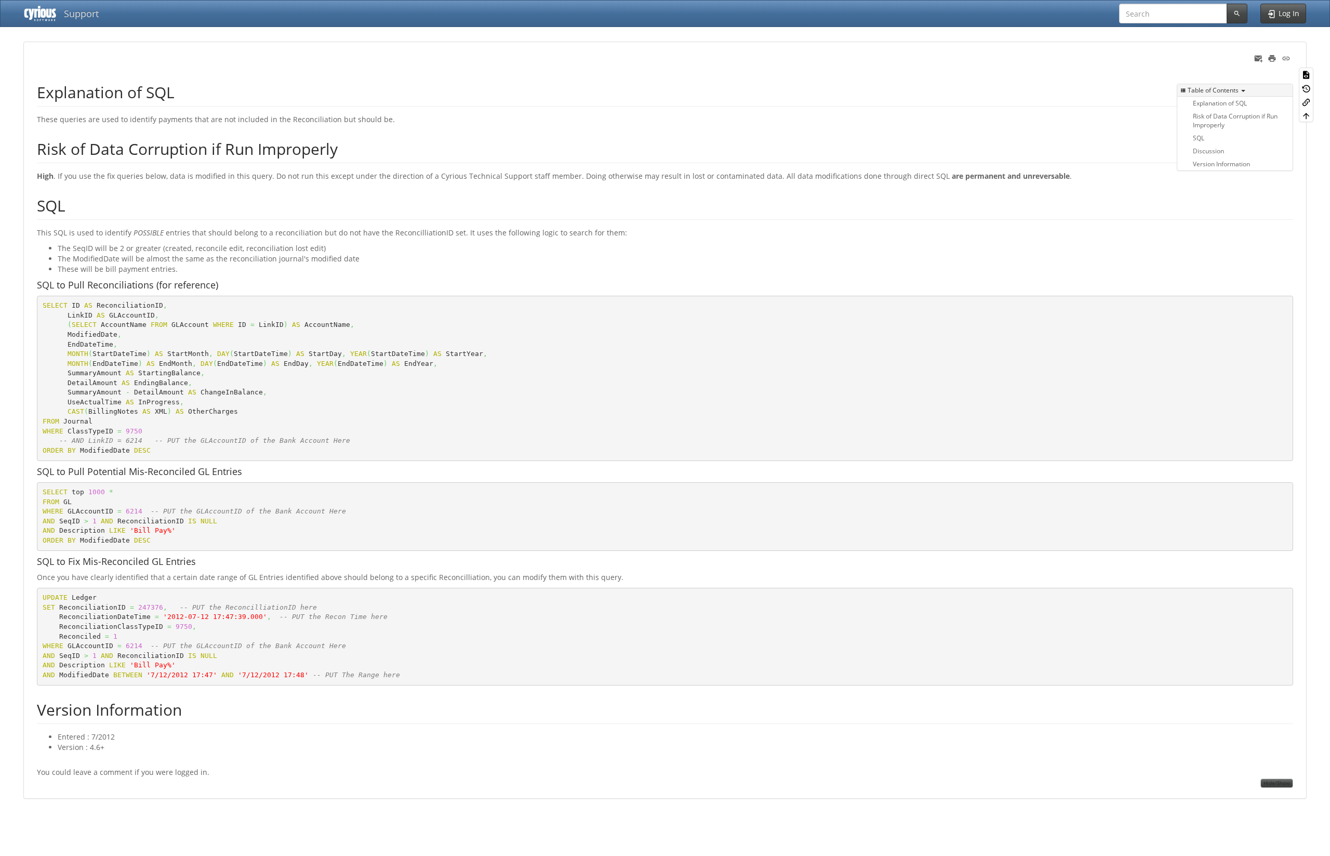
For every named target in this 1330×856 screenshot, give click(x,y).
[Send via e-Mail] (1258, 57)
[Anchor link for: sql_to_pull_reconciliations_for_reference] (223, 284)
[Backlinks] (1306, 102)
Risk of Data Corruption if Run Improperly (1235, 120)
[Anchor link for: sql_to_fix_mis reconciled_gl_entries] (200, 560)
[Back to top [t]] (1306, 115)
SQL (1198, 138)
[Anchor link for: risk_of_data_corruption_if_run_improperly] (345, 148)
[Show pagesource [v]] (1306, 74)
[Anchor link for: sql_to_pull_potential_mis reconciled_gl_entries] (246, 471)
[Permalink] (1286, 57)
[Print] (1272, 57)
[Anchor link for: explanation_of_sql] (182, 91)
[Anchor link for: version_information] (189, 709)
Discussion (1208, 151)
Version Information (1221, 164)
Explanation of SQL (1220, 103)
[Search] (1237, 13)
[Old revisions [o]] (1306, 88)
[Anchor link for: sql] (73, 205)
